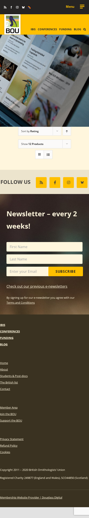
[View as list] (48, 154)
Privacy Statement (12, 439)
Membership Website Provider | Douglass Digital (31, 497)
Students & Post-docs (14, 376)
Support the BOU (11, 420)
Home (4, 363)
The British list (9, 382)
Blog (4, 344)
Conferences (10, 331)
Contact (5, 389)
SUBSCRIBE (66, 271)
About (4, 369)
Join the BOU (8, 414)
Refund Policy (8, 445)
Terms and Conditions (20, 303)
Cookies (5, 452)
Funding (6, 338)
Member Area (8, 407)
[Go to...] (75, 6)
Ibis (2, 325)
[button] (84, 29)
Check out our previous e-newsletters (36, 286)
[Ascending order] (67, 131)
